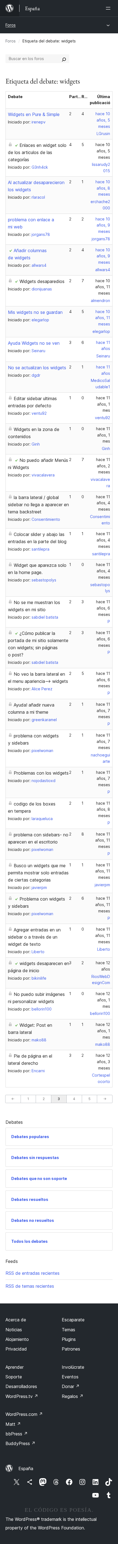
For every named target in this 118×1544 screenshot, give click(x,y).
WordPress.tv (21, 1396)
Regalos (72, 1396)
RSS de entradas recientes (32, 1273)
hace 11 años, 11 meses (102, 840)
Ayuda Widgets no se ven (34, 343)
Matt (13, 1424)
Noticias (13, 1329)
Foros (10, 25)
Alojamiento (17, 1339)
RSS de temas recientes (29, 1286)
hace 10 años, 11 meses (102, 287)
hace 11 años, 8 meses (103, 809)
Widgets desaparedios (41, 281)
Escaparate (73, 1319)
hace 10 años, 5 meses (102, 120)
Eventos (70, 1376)
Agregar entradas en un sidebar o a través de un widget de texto (34, 937)
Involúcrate (73, 1367)
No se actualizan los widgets (37, 367)
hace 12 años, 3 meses (103, 1061)
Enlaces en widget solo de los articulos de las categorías (37, 152)
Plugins (69, 1339)
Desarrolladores (21, 1386)
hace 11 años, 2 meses (103, 466)
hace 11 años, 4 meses (103, 503)
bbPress (16, 1434)
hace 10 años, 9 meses (102, 225)
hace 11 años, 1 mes (103, 404)
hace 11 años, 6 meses (103, 608)
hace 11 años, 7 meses (103, 710)
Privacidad (16, 1349)
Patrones (71, 1349)
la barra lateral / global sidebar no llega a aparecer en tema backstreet (38, 504)
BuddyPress (20, 1443)
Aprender (14, 1367)
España (25, 1468)
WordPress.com (24, 1414)
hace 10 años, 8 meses (102, 188)
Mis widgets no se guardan (35, 312)
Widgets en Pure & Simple (34, 114)
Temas (68, 1329)
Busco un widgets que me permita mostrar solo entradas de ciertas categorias (38, 873)
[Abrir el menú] (109, 8)
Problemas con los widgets (41, 773)
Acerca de (15, 1319)
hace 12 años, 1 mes (103, 1000)
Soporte (13, 1376)
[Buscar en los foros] (64, 58)
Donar (71, 1386)
